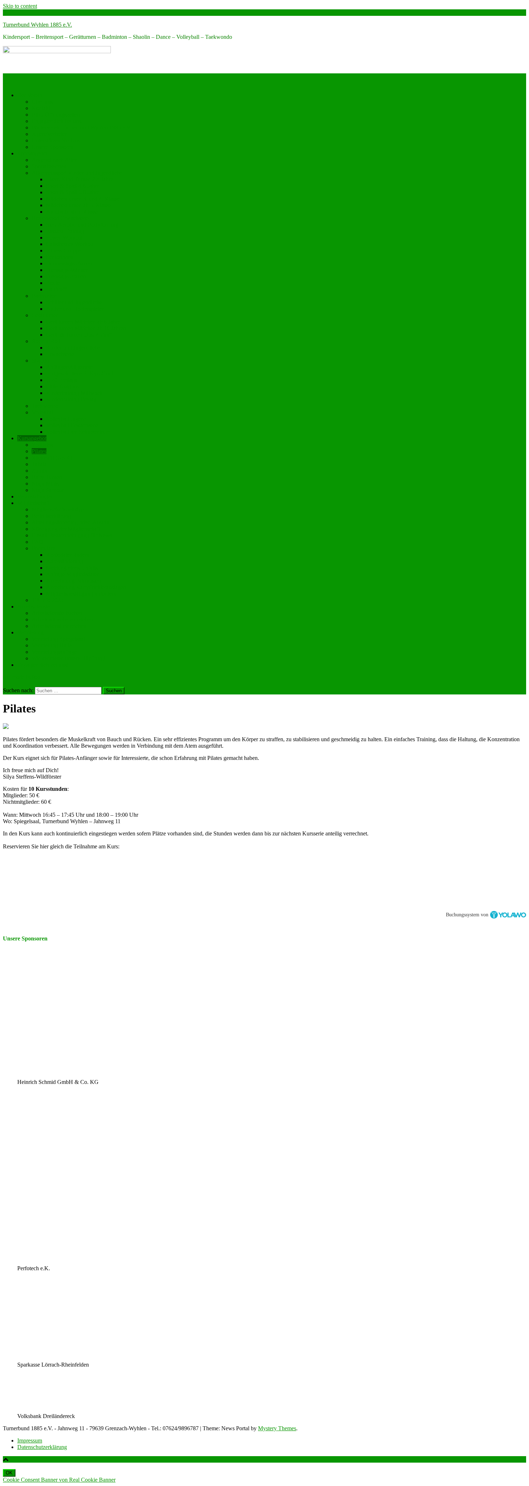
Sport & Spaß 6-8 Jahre (72, 192)
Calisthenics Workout (70, 244)
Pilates (39, 451)
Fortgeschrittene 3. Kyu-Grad (79, 373)
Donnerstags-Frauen (69, 263)
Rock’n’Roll (46, 341)
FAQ (37, 542)
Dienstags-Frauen (66, 276)
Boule (53, 283)
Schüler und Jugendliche (74, 302)
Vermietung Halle (52, 645)
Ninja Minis (45, 483)
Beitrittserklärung (51, 516)
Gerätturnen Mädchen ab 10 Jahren (86, 328)
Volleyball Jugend (66, 419)
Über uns (42, 102)
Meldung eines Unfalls (72, 568)
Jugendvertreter (49, 134)
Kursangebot (31, 438)
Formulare (43, 548)
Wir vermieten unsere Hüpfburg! (68, 658)
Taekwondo (45, 406)
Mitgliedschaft (33, 503)
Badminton (44, 296)
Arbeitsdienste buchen (57, 613)
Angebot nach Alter (54, 160)
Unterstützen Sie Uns (56, 140)
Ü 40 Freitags (61, 380)
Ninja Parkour (48, 490)
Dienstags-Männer (67, 270)
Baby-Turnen (47, 477)
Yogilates (42, 445)
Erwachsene (60, 354)
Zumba (40, 471)
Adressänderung (64, 561)
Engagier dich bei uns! (57, 121)
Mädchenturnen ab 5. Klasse (78, 205)
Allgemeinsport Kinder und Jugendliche (77, 173)
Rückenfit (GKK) (52, 458)
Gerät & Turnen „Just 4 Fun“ (79, 335)
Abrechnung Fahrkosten (73, 581)
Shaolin (40, 360)
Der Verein (29, 95)
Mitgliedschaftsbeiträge (58, 509)
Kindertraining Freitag (71, 399)
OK (9, 1473)
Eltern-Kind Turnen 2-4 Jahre (79, 179)
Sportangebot (32, 153)
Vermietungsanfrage (54, 652)
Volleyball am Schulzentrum (78, 432)
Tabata (39, 464)
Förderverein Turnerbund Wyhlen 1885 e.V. (81, 127)
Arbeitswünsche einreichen (62, 619)
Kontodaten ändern (68, 555)
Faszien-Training (65, 231)
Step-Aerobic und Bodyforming (82, 225)
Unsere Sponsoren (52, 147)
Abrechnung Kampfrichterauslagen (86, 587)
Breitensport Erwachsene (60, 218)
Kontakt (41, 108)
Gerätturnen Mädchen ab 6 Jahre (83, 322)
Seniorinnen (59, 257)
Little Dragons (62, 386)
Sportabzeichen (49, 166)
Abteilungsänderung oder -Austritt (70, 522)
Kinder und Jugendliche (73, 348)
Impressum (29, 1440)
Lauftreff (56, 289)
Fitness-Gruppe (63, 250)
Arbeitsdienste (33, 606)
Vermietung (30, 632)
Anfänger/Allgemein (69, 367)
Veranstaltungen (35, 496)
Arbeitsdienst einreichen (59, 626)
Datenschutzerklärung (42, 1447)
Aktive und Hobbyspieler (75, 309)
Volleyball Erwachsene (72, 425)
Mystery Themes (277, 1428)
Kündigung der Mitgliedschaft (66, 529)
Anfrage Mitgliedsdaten (73, 574)
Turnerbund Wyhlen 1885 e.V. (37, 25)
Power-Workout (64, 237)
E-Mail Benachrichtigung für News (72, 535)
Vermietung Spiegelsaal (58, 639)
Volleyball (43, 412)
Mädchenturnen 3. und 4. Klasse (83, 199)
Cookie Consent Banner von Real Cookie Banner (59, 1480)
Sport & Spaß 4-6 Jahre (72, 186)
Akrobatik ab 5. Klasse (72, 212)
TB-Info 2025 (47, 600)
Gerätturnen (45, 315)
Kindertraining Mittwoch (74, 393)
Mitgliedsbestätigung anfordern (81, 594)
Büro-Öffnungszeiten (56, 114)
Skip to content (20, 6)
